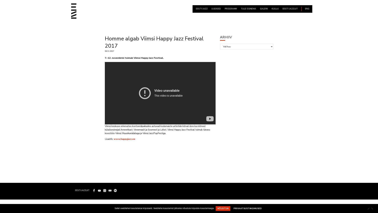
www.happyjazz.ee (124, 139)
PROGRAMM (231, 8)
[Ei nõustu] (372, 208)
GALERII (264, 8)
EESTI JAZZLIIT (290, 8)
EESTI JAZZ (202, 8)
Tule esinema (248, 8)
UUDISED (216, 8)
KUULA (275, 8)
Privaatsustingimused (248, 208)
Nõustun (223, 208)
